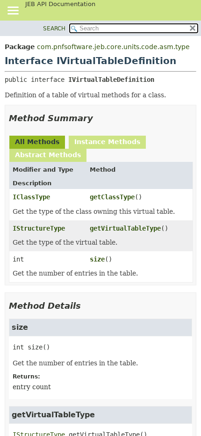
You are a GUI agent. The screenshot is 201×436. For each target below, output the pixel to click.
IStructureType (39, 228)
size (97, 259)
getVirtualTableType (125, 228)
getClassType (112, 197)
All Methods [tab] (37, 141)
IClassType (31, 197)
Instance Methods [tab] (107, 141)
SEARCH (54, 28)
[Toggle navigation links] (13, 11)
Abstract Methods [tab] (48, 155)
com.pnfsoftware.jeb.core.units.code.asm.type (113, 47)
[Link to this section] (99, 118)
